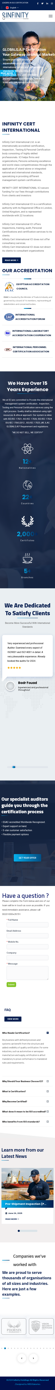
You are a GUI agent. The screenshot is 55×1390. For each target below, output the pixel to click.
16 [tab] (43, 1348)
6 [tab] (22, 767)
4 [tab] (16, 767)
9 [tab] (30, 767)
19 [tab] (53, 1348)
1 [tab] (8, 767)
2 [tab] (11, 767)
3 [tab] (13, 767)
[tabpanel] (27, 661)
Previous (21, 1358)
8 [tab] (27, 767)
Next (33, 1358)
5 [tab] (19, 767)
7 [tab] (24, 767)
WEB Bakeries (33, 1384)
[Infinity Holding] (15, 15)
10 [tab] (33, 767)
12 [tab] (38, 767)
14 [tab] (44, 767)
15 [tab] (46, 767)
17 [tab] (46, 1348)
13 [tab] (41, 767)
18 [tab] (50, 1348)
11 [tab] (35, 767)
